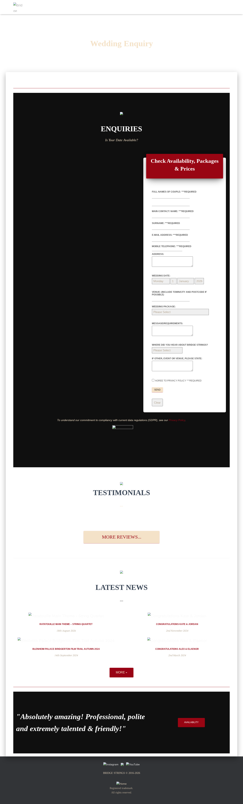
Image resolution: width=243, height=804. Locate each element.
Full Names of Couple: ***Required (174, 191)
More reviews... (121, 536)
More (121, 672)
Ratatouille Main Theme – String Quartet (65, 624)
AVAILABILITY (191, 722)
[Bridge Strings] (18, 7)
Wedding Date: (161, 275)
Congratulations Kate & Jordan (177, 624)
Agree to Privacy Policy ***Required (178, 380)
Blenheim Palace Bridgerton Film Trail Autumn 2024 (66, 649)
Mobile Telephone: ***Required (171, 246)
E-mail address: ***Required (170, 235)
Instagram (211, 7)
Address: (158, 254)
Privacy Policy (177, 420)
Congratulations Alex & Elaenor (177, 649)
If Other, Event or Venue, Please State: (177, 358)
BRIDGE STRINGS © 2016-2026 (121, 773)
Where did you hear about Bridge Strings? (180, 345)
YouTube (223, 7)
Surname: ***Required (166, 223)
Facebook (198, 7)
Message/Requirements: (167, 323)
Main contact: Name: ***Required (173, 211)
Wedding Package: (164, 306)
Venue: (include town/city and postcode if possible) (179, 293)
